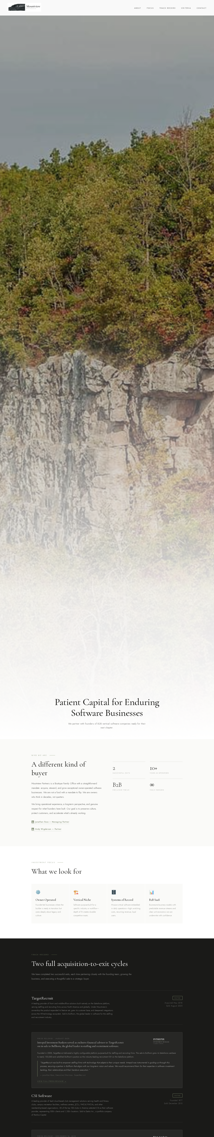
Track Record (167, 8)
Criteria (186, 8)
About (137, 8)
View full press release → (51, 1081)
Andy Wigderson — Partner (48, 829)
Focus (150, 8)
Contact (201, 8)
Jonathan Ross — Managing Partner (52, 821)
